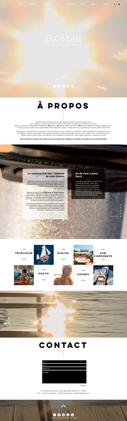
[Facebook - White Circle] (59, 86)
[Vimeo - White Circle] (63, 86)
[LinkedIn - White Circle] (72, 86)
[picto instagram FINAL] (67, 86)
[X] (54, 86)
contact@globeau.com (81, 393)
